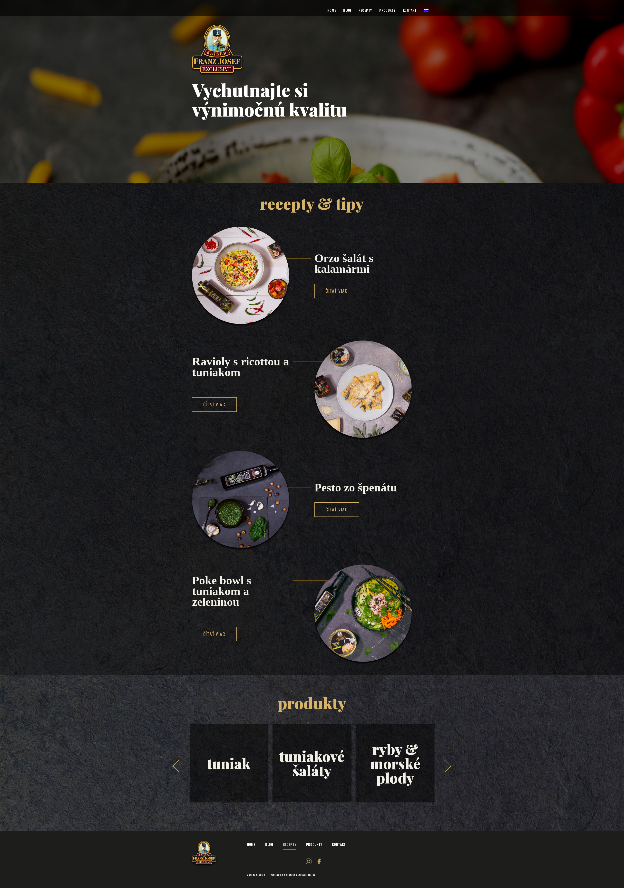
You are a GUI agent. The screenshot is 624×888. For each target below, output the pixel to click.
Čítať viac (337, 291)
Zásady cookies (256, 875)
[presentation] (176, 766)
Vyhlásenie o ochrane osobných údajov (293, 875)
